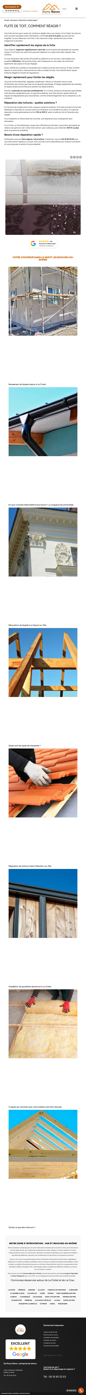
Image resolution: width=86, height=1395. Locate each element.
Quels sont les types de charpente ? (25, 745)
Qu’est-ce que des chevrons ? (22, 1227)
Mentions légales (24, 1393)
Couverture (13, 20)
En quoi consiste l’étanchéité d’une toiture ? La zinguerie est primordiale (41, 505)
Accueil (6, 20)
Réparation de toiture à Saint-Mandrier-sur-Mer (30, 866)
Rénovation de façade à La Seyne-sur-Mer (27, 625)
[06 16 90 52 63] (81, 1390)
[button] (76, 9)
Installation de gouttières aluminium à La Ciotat (30, 986)
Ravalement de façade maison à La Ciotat (27, 384)
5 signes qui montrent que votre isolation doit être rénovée (35, 1107)
